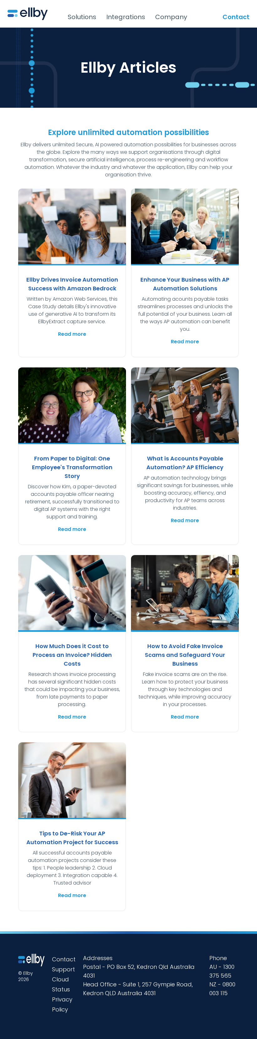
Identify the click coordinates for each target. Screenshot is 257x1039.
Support (63, 969)
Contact (236, 17)
